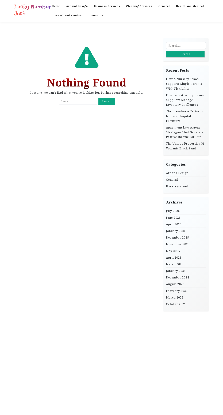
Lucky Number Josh (32, 10)
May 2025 (173, 251)
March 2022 (174, 297)
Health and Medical (190, 6)
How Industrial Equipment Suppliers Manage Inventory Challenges (186, 99)
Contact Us (96, 15)
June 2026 (173, 217)
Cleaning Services (139, 6)
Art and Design (77, 6)
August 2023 (175, 284)
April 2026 (174, 224)
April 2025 (174, 257)
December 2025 (177, 237)
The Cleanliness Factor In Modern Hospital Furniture (185, 116)
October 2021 (176, 304)
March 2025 (174, 264)
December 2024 (177, 277)
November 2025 (178, 244)
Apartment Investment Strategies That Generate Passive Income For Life (185, 132)
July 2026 (173, 211)
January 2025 (176, 271)
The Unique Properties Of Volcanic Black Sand (185, 146)
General (164, 6)
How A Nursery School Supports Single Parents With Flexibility (184, 83)
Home (56, 6)
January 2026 (176, 231)
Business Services (107, 6)
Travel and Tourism (68, 15)
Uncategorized (177, 186)
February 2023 (177, 291)
